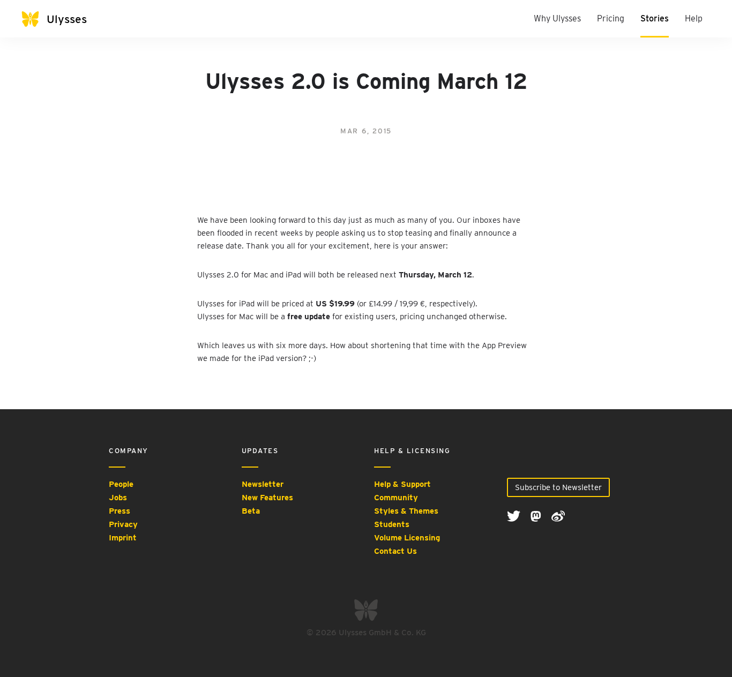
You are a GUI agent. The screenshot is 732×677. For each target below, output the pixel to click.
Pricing (610, 18)
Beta (251, 511)
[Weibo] (558, 515)
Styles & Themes (406, 511)
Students (391, 524)
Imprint (123, 538)
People (121, 484)
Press (119, 511)
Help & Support (402, 484)
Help (694, 18)
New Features (267, 497)
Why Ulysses (557, 18)
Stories (654, 18)
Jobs (118, 497)
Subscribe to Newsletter (558, 487)
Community (396, 497)
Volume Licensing (407, 538)
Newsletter (262, 484)
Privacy (123, 524)
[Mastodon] (537, 515)
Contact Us (395, 551)
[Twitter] (514, 515)
